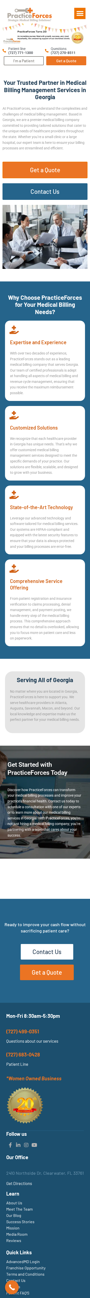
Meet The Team (19, 1209)
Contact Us (16, 1280)
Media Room (17, 1234)
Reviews (13, 1240)
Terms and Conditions (25, 1274)
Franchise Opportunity (26, 1267)
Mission (13, 1227)
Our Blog (13, 1215)
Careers (13, 1286)
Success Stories (20, 1221)
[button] (80, 13)
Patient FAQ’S (17, 1292)
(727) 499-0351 (22, 1031)
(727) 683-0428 (23, 1054)
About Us (14, 1202)
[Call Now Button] (12, 1287)
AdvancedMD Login (23, 1261)
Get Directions (19, 1183)
